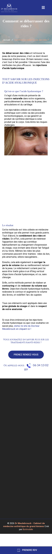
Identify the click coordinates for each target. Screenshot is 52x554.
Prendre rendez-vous (16, 501)
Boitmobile (28, 529)
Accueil (6, 40)
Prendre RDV (29, 550)
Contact (10, 497)
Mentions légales (14, 490)
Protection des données (17, 494)
